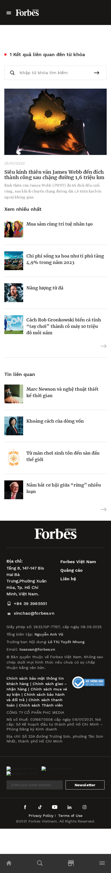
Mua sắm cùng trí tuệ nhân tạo (59, 224)
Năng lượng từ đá (44, 288)
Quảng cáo (71, 570)
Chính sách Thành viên (41, 705)
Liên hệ (68, 578)
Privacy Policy (41, 815)
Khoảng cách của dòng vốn (55, 421)
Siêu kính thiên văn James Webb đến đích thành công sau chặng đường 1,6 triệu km (54, 174)
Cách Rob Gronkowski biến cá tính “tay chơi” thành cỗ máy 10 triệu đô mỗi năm (63, 326)
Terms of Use (70, 815)
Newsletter (85, 785)
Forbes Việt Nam (78, 561)
